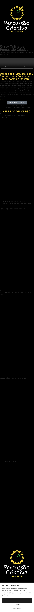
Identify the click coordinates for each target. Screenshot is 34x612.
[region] (17, 597)
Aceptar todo (17, 600)
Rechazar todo (17, 608)
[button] (17, 39)
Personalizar (17, 604)
